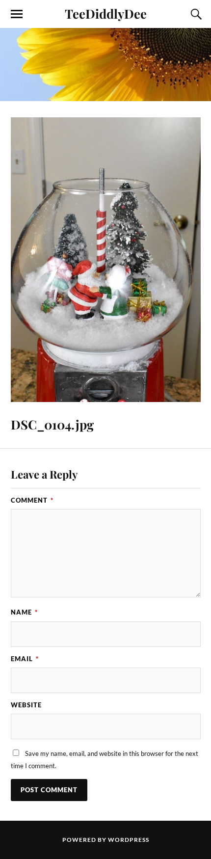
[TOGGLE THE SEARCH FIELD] (195, 14)
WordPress (128, 839)
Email (25, 659)
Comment (32, 500)
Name (24, 612)
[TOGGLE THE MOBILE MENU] (17, 14)
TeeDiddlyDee (106, 13)
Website (26, 705)
